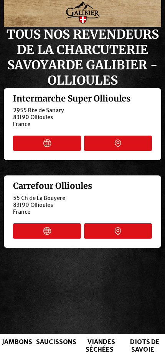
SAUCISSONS (56, 342)
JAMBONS (17, 342)
